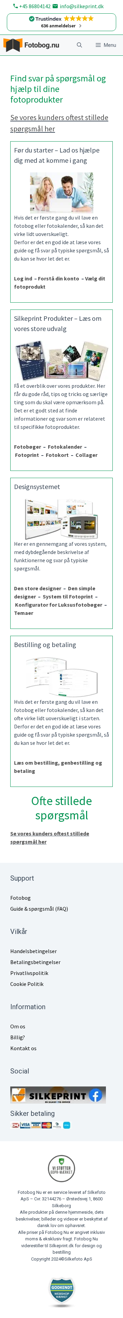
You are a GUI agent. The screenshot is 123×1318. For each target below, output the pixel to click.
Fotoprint (28, 454)
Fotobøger (27, 446)
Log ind (24, 278)
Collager (86, 454)
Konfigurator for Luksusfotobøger (58, 604)
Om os (17, 1026)
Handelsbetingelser (33, 951)
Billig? (17, 1037)
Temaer (23, 612)
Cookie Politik (26, 983)
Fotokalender (65, 446)
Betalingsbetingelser (35, 962)
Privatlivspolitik (29, 973)
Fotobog (20, 897)
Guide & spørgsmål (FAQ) (39, 908)
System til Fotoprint (68, 596)
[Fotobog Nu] (33, 45)
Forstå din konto (59, 278)
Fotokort (57, 454)
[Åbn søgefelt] (79, 45)
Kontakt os (23, 1048)
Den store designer (37, 588)
